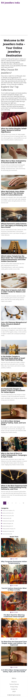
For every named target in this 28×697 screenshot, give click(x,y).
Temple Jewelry (6, 518)
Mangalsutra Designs (8, 531)
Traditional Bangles (7, 523)
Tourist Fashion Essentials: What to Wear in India (14, 589)
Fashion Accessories (8, 515)
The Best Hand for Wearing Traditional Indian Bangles (14, 615)
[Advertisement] (14, 20)
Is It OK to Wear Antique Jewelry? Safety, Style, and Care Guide (14, 671)
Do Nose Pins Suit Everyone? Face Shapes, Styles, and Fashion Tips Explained (14, 643)
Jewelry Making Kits (7, 526)
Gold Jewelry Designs (8, 521)
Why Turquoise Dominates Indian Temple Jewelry (14, 562)
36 (23, 503)
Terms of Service (14, 684)
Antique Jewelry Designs (8, 528)
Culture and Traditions (8, 510)
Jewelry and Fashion (7, 513)
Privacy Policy (14, 687)
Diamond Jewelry (7, 534)
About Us (14, 682)
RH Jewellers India (10, 2)
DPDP (14, 691)
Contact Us (14, 689)
